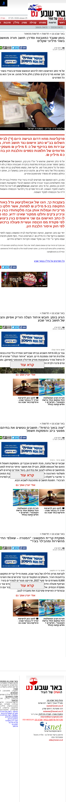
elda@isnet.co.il (56, 740)
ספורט (42, 22)
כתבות (15, 691)
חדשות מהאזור (41, 27)
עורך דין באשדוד (11, 721)
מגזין (24, 22)
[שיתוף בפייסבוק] (23, 49)
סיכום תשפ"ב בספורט (9, 683)
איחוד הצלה (56, 350)
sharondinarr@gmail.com (52, 717)
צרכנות (15, 698)
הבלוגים (14, 692)
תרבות (7, 22)
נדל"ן (16, 22)
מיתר (58, 460)
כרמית (52, 460)
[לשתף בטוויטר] (15, 49)
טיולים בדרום (12, 719)
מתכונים (7, 691)
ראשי (62, 22)
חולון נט (14, 724)
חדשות (52, 22)
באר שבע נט (58, 33)
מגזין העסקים (12, 696)
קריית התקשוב (55, 570)
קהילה (33, 22)
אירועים (15, 708)
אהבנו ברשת (13, 706)
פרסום (15, 726)
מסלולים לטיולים (11, 717)
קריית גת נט (13, 722)
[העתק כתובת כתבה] (6, 49)
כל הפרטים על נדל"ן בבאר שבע (49, 261)
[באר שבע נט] (45, 693)
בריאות (6, 708)
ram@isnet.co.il (55, 706)
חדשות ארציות (57, 27)
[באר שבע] (47, 20)
